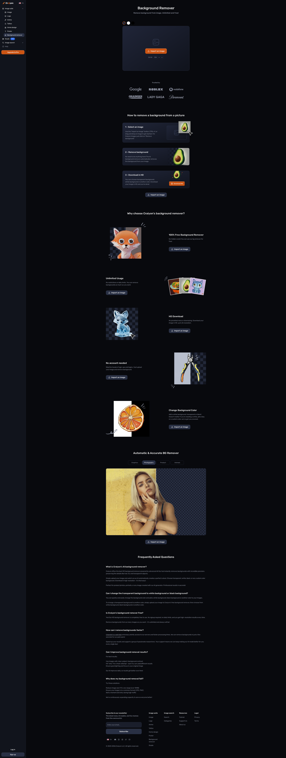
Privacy (197, 717)
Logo (150, 721)
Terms (196, 721)
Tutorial (181, 717)
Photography (149, 463)
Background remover (153, 740)
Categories (168, 721)
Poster (151, 736)
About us (182, 725)
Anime (151, 725)
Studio (151, 745)
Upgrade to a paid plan (114, 635)
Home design (153, 732)
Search (166, 717)
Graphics (134, 463)
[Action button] (124, 23)
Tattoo (151, 728)
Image (151, 717)
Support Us (183, 721)
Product (163, 463)
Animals (177, 463)
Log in (13, 750)
